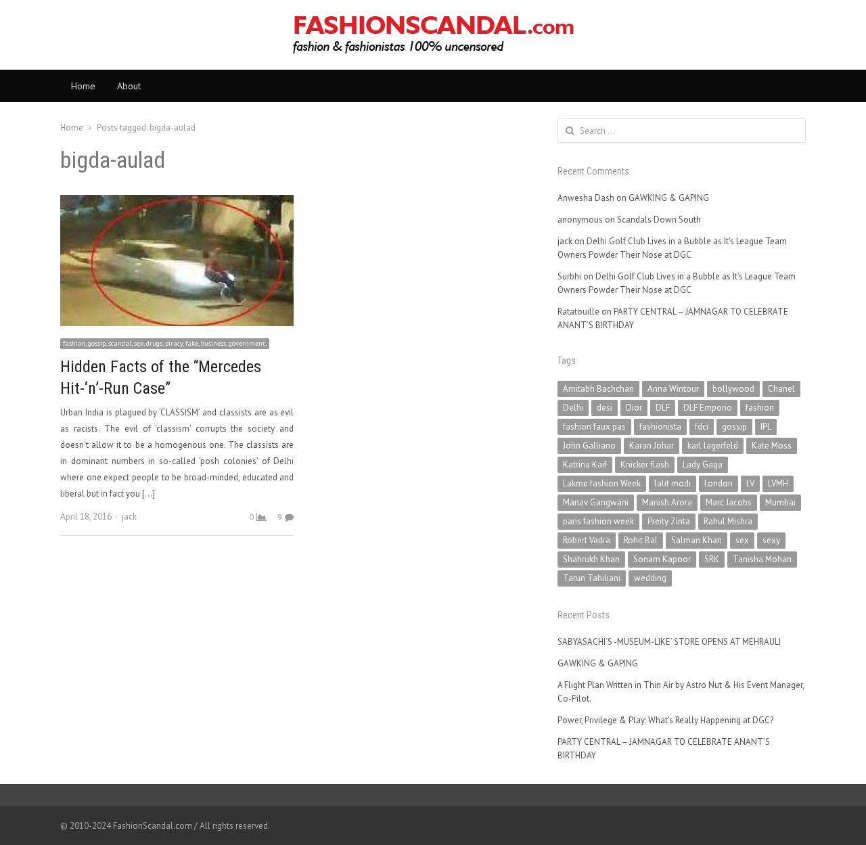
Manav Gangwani (596, 502)
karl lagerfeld (712, 445)
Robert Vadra (586, 540)
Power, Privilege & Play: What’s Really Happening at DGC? (665, 720)
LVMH (778, 483)
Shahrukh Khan (591, 559)
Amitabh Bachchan (598, 388)
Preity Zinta (668, 521)
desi (604, 407)
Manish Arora (667, 502)
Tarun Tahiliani (591, 578)
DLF (663, 407)
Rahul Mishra (728, 521)
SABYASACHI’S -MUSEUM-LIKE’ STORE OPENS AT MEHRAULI (669, 641)
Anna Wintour (673, 388)
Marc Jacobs (729, 502)
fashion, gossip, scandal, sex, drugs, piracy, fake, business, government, (165, 343)
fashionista (660, 426)
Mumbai (780, 502)
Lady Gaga (703, 464)
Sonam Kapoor (662, 559)
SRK (711, 559)
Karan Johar (651, 445)
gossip (734, 426)
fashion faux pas (594, 426)
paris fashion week (598, 521)
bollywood (733, 388)
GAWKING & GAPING (669, 198)
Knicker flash (644, 464)
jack (129, 516)
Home (83, 86)
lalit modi (672, 483)
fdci (701, 426)
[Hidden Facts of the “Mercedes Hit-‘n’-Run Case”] (177, 202)
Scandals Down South (659, 219)
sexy (771, 540)
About (129, 86)
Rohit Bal (641, 540)
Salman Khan (696, 540)
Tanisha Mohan (762, 559)
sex (742, 540)
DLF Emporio (707, 407)
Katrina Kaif (585, 464)
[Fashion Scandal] (433, 34)
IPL (765, 426)
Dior (634, 407)
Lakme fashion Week (602, 483)
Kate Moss (772, 445)
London (718, 483)
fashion (760, 407)
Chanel (781, 388)
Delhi (573, 407)
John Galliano (589, 445)
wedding (650, 578)
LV (750, 483)
